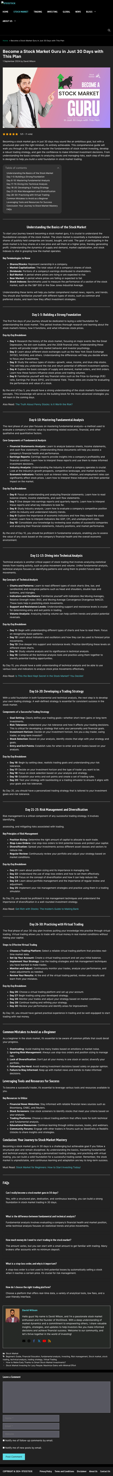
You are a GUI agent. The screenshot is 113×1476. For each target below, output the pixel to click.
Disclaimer (81, 1471)
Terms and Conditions (64, 1471)
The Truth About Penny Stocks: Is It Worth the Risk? (44, 404)
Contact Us (105, 1471)
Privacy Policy (46, 1471)
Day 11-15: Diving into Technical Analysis (27, 184)
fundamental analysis (50, 1356)
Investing (52, 11)
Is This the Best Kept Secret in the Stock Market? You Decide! (49, 676)
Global (66, 11)
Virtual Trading (50, 1359)
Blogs (89, 11)
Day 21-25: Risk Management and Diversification (31, 191)
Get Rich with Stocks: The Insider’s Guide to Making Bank (47, 909)
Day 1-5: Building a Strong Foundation (26, 177)
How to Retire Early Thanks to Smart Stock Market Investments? (36, 1362)
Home (5, 11)
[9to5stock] (11, 3)
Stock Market (21, 11)
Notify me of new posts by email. (23, 1447)
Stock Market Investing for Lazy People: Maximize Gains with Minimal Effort (41, 1365)
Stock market (95, 1356)
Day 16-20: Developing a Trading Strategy (28, 187)
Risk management (79, 1356)
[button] (109, 30)
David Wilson (29, 1310)
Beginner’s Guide (13, 1356)
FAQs (9, 209)
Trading (38, 11)
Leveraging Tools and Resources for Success (29, 202)
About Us (7, 21)
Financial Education (31, 1356)
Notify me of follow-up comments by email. (29, 1440)
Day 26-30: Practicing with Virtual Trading (28, 195)
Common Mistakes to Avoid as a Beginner (27, 198)
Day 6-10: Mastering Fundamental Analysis (28, 180)
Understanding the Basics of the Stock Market (30, 173)
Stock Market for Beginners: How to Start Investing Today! (48, 1167)
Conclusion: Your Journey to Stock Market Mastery (32, 206)
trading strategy (35, 1359)
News (78, 11)
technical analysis (18, 1359)
